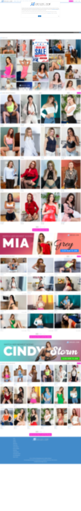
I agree (40, 16)
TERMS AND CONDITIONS (55, 9)
